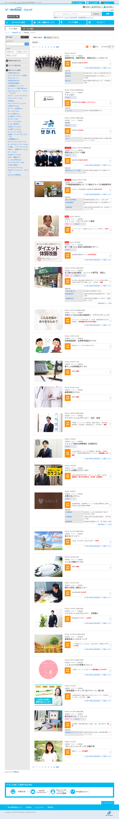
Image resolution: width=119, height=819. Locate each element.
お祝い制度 (13, 165)
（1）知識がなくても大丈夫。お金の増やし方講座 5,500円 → (90, 645)
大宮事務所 (68, 512)
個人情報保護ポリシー (15, 807)
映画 (11, 101)
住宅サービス (15, 155)
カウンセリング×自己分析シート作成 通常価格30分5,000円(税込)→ (90, 320)
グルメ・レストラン (18, 95)
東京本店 (68, 73)
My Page (108, 6)
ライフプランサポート (17, 142)
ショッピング (15, 132)
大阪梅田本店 (69, 298)
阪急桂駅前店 (69, 294)
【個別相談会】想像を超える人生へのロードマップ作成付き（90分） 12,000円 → (90, 696)
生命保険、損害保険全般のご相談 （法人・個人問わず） (90, 725)
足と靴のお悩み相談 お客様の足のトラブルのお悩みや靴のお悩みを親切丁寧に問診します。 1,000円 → (90, 281)
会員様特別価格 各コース (84, 254)
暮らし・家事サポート (18, 149)
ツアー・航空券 (16, 108)
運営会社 (50, 807)
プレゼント (13, 78)
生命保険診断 (79, 592)
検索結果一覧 (16, 32)
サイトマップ (39, 807)
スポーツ (13, 119)
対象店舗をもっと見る (105, 303)
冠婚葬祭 (14, 139)
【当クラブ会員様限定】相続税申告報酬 (87, 189)
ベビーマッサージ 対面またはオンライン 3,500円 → (90, 230)
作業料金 (77, 130)
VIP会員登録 (78, 2)
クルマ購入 (14, 114)
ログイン (106, 2)
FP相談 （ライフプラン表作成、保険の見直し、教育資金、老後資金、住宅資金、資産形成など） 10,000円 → (90, 423)
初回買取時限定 (84, 102)
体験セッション (80, 751)
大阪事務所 (68, 207)
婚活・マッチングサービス (18, 135)
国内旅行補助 (14, 83)
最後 (57, 47)
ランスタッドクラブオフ (18, 2)
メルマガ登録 (93, 2)
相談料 (75, 371)
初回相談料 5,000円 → (81, 618)
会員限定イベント (16, 86)
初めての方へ (96, 6)
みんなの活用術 (15, 175)
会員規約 (28, 807)
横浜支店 (68, 81)
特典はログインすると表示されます (83, 345)
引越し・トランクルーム (18, 147)
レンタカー (14, 111)
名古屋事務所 (69, 202)
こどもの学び (15, 160)
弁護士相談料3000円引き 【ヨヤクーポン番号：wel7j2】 (89, 476)
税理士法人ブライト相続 (73, 170)
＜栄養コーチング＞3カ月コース (89, 669)
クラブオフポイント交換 (18, 75)
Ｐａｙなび (68, 110)
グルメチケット (15, 98)
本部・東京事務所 (70, 199)
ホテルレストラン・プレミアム (18, 92)
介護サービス (15, 129)
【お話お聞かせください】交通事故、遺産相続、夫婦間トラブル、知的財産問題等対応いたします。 (90, 453)
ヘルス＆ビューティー (18, 144)
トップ (7, 32)
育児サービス (15, 127)
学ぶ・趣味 (14, 157)
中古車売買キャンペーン (85, 17)
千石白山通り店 (70, 291)
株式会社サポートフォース (73, 732)
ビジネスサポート (16, 162)
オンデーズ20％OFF (70, 17)
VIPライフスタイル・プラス (18, 171)
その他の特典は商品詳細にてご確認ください (98, 68)
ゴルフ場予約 (14, 124)
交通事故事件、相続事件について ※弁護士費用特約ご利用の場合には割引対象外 (90, 504)
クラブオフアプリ (16, 167)
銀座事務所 (68, 521)
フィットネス (15, 121)
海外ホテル (14, 106)
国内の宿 (14, 73)
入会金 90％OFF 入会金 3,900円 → (85, 541)
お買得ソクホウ (15, 116)
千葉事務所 (68, 517)
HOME (86, 6)
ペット (13, 152)
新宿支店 (68, 76)
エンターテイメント (17, 103)
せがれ (67, 138)
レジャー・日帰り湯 (18, 88)
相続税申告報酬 (80, 63)
